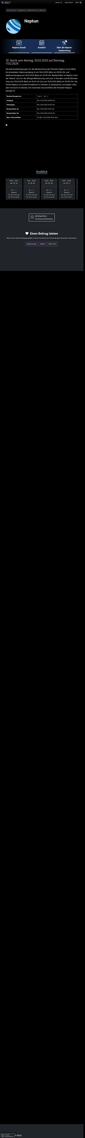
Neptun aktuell (19, 45)
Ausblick (42, 47)
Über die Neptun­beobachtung (64, 49)
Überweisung (31, 244)
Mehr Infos (52, 244)
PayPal (42, 244)
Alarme (57, 2)
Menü (77, 2)
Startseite (21, 10)
